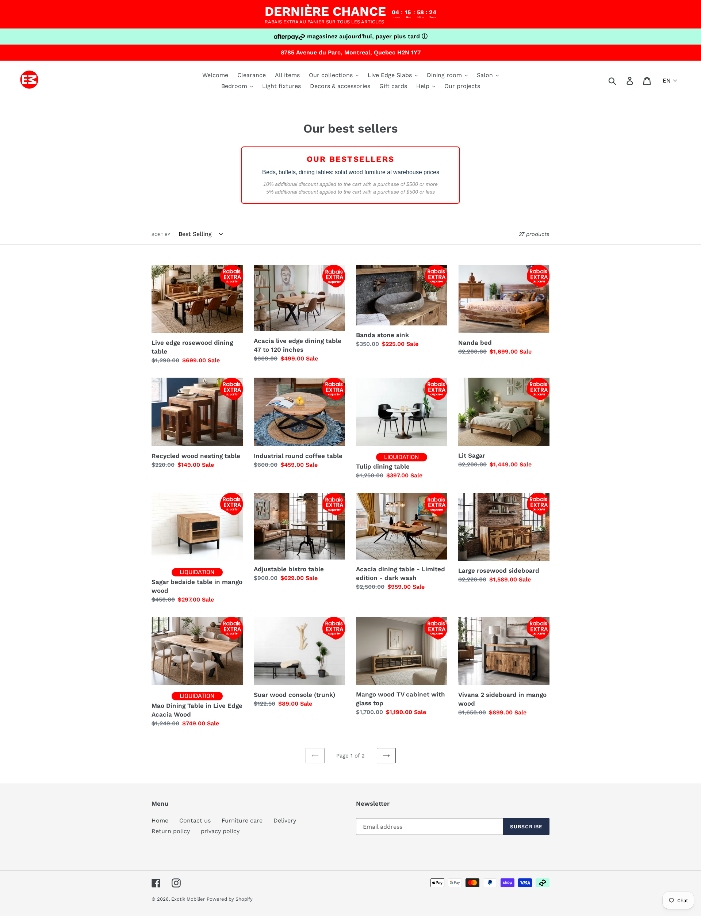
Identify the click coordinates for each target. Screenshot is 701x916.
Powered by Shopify (230, 899)
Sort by (161, 234)
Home (160, 820)
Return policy (171, 831)
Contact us (195, 820)
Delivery (284, 820)
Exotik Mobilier (188, 899)
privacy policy (220, 831)
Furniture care (242, 820)
